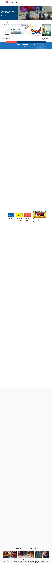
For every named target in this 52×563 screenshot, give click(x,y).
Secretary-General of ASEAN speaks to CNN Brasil (7, 12)
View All (8, 22)
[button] (39, 225)
